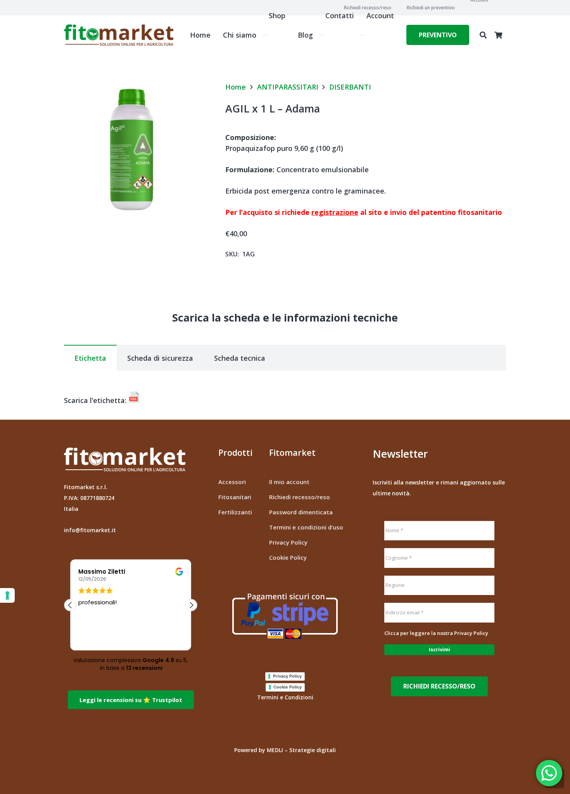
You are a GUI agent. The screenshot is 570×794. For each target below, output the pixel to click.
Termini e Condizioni (285, 697)
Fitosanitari (234, 497)
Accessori (232, 482)
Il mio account (289, 482)
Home (235, 87)
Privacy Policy (288, 542)
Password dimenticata (301, 512)
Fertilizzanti (235, 512)
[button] (483, 35)
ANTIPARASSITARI (287, 87)
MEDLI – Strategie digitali (301, 750)
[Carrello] (498, 35)
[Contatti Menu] (321, 35)
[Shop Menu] (265, 35)
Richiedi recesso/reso (299, 497)
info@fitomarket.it (90, 530)
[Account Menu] (362, 35)
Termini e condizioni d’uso (306, 527)
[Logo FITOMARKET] (118, 35)
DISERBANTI (350, 87)
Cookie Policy (288, 557)
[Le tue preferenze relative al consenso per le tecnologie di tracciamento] (7, 595)
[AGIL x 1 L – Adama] (134, 87)
